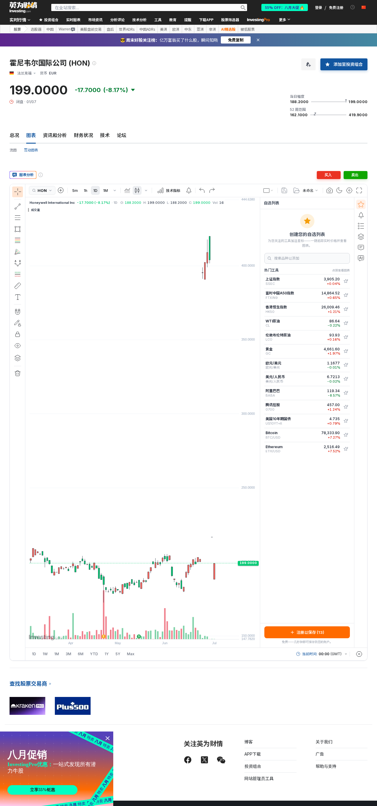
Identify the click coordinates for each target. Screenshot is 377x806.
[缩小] (127, 632)
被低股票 (248, 29)
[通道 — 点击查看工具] (17, 217)
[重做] (211, 190)
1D (95, 190)
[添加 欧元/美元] (346, 365)
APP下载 (252, 754)
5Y (117, 654)
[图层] (17, 358)
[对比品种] (60, 190)
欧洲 (175, 29)
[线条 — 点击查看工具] (17, 206)
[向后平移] (143, 632)
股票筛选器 (230, 19)
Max (130, 654)
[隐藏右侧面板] (258, 422)
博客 (248, 741)
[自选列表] (361, 204)
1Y (107, 654)
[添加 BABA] (346, 393)
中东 (188, 29)
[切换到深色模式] (339, 190)
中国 (50, 29)
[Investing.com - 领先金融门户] (23, 7)
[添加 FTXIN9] (346, 295)
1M (105, 190)
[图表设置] (349, 190)
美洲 (163, 29)
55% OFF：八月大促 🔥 (284, 7)
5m (75, 190)
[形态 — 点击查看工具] (17, 263)
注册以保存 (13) (310, 632)
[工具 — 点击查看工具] (17, 285)
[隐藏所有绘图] (17, 345)
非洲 (212, 29)
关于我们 (324, 741)
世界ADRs (126, 29)
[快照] (329, 190)
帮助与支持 (326, 766)
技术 (105, 135)
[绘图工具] (27, 422)
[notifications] (352, 7)
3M (68, 654)
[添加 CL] (346, 323)
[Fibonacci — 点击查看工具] (17, 240)
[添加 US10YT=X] (346, 421)
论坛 (121, 135)
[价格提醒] (188, 190)
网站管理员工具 (259, 778)
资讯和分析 (55, 135)
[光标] (17, 192)
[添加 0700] (346, 407)
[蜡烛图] (137, 190)
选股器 (36, 29)
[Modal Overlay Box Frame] (56, 769)
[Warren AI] (361, 258)
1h (85, 190)
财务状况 (83, 135)
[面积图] (127, 190)
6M (80, 654)
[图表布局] (268, 190)
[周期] (114, 190)
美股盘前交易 (91, 29)
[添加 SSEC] (346, 281)
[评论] (361, 247)
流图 (13, 150)
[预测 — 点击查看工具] (17, 274)
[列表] (361, 226)
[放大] (135, 632)
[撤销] (202, 190)
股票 (17, 29)
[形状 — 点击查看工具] (17, 229)
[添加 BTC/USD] (346, 435)
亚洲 (200, 29)
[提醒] (361, 215)
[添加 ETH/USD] (346, 449)
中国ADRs (147, 29)
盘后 (110, 29)
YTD (94, 654)
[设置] (359, 654)
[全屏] (359, 190)
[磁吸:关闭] (17, 311)
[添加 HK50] (346, 309)
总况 (14, 135)
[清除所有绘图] (17, 373)
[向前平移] (151, 632)
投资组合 (252, 766)
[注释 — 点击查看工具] (17, 297)
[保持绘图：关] (17, 323)
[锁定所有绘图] (17, 334)
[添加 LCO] (346, 337)
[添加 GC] (346, 351)
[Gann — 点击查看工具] (17, 251)
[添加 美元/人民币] (346, 379)
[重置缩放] (159, 632)
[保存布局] (284, 190)
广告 (320, 754)
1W (45, 654)
